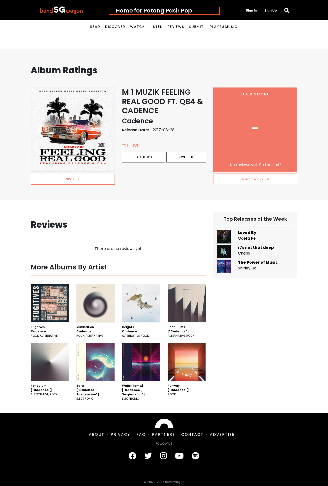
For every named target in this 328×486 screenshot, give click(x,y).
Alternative (49, 336)
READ (95, 26)
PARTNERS (163, 434)
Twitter (186, 157)
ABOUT (96, 434)
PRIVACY (120, 434)
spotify (73, 179)
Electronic (85, 399)
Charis (244, 253)
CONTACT (192, 434)
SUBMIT (196, 26)
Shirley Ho (247, 268)
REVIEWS (176, 26)
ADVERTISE (222, 434)
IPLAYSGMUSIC (223, 26)
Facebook (143, 157)
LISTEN (156, 26)
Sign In (251, 10)
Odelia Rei (247, 238)
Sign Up (270, 10)
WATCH (137, 26)
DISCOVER (115, 26)
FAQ (141, 434)
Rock (35, 336)
